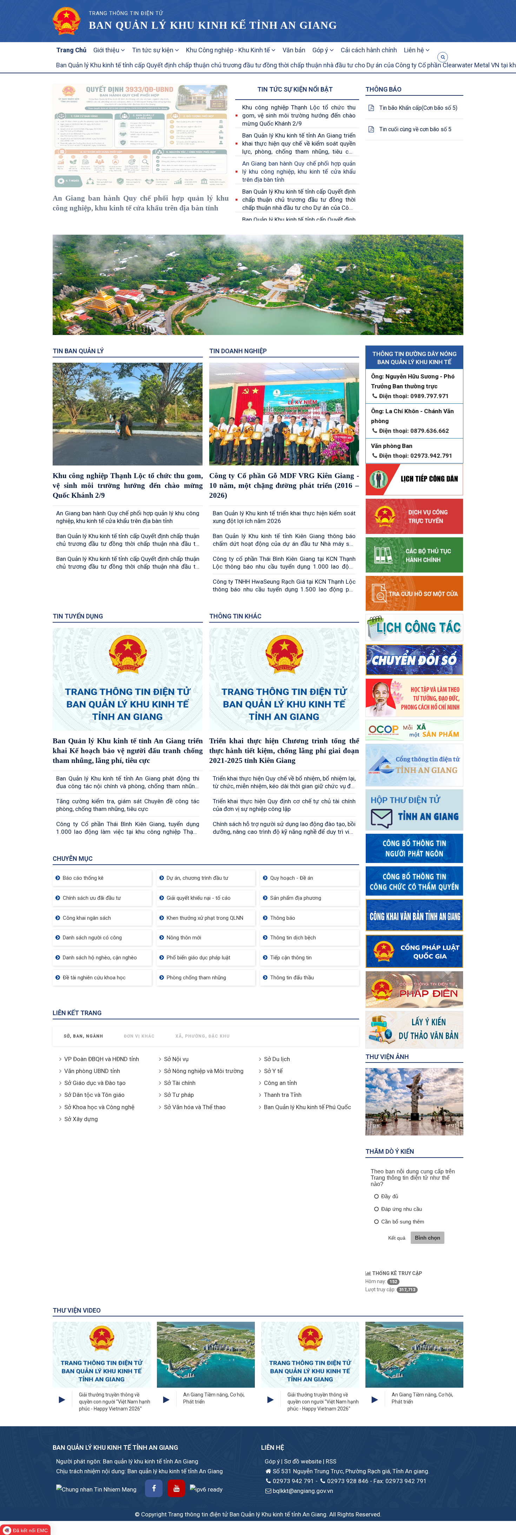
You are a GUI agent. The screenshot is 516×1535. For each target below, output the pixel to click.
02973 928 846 (348, 1480)
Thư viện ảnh (387, 1056)
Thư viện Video (77, 1310)
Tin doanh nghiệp (238, 351)
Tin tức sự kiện (153, 50)
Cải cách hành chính (369, 50)
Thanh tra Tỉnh (283, 1094)
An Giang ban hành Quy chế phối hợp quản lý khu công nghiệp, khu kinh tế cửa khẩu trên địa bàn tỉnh (299, 171)
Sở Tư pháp (179, 1094)
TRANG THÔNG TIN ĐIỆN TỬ (126, 13)
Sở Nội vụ (176, 1059)
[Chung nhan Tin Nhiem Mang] (96, 1488)
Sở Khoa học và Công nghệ (99, 1107)
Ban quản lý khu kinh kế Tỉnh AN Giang (213, 25)
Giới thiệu (107, 50)
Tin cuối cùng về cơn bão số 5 (415, 129)
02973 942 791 (293, 1480)
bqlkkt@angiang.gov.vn (303, 1490)
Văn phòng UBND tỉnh (92, 1070)
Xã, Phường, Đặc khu (203, 1036)
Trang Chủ (71, 50)
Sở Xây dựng (81, 1118)
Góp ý (321, 50)
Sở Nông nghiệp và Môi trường (204, 1070)
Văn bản (294, 50)
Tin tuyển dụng (78, 616)
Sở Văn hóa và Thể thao (195, 1107)
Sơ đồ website (303, 1461)
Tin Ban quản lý (78, 351)
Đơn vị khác (139, 1036)
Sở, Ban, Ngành (83, 1036)
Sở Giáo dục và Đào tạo (95, 1082)
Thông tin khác (235, 616)
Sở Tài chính (180, 1082)
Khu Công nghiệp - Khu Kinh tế (228, 50)
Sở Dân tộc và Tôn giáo (94, 1094)
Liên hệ (414, 50)
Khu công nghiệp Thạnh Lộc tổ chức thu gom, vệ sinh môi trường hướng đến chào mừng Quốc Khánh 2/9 (299, 115)
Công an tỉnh (280, 1082)
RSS (331, 1461)
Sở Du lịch (277, 1059)
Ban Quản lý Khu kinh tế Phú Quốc (307, 1107)
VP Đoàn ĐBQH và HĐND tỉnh (101, 1059)
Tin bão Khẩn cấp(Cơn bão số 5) (418, 108)
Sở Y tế (273, 1070)
